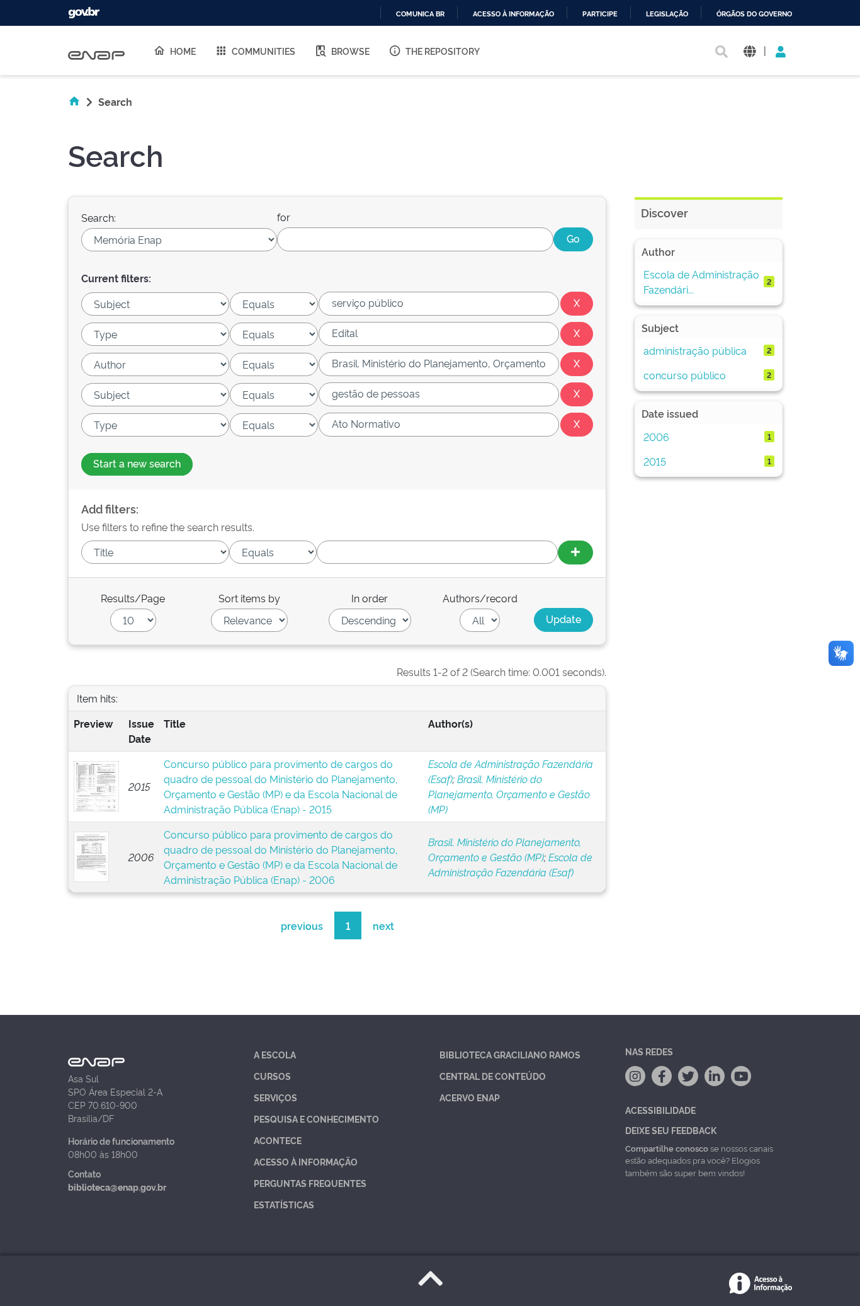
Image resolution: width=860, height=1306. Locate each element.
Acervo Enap (469, 1097)
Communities (263, 51)
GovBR (83, 13)
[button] (749, 50)
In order (369, 598)
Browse (350, 51)
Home (183, 51)
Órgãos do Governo (754, 14)
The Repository (442, 51)
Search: (98, 217)
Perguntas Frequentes (310, 1183)
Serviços (275, 1097)
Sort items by (249, 598)
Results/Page (133, 598)
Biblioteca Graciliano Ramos (509, 1054)
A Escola (275, 1054)
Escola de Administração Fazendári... (701, 281)
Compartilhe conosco (666, 1148)
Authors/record (480, 598)
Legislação (667, 14)
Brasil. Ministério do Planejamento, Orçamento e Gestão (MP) (509, 794)
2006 (656, 437)
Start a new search (137, 463)
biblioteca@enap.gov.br (117, 1187)
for (283, 217)
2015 (654, 461)
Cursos (272, 1076)
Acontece (278, 1140)
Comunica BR (420, 14)
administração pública (695, 350)
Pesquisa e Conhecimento (316, 1119)
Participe (600, 14)
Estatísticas (284, 1204)
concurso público (684, 375)
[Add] (575, 552)
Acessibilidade (660, 1110)
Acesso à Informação (306, 1161)
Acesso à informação (513, 14)
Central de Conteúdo (492, 1076)
